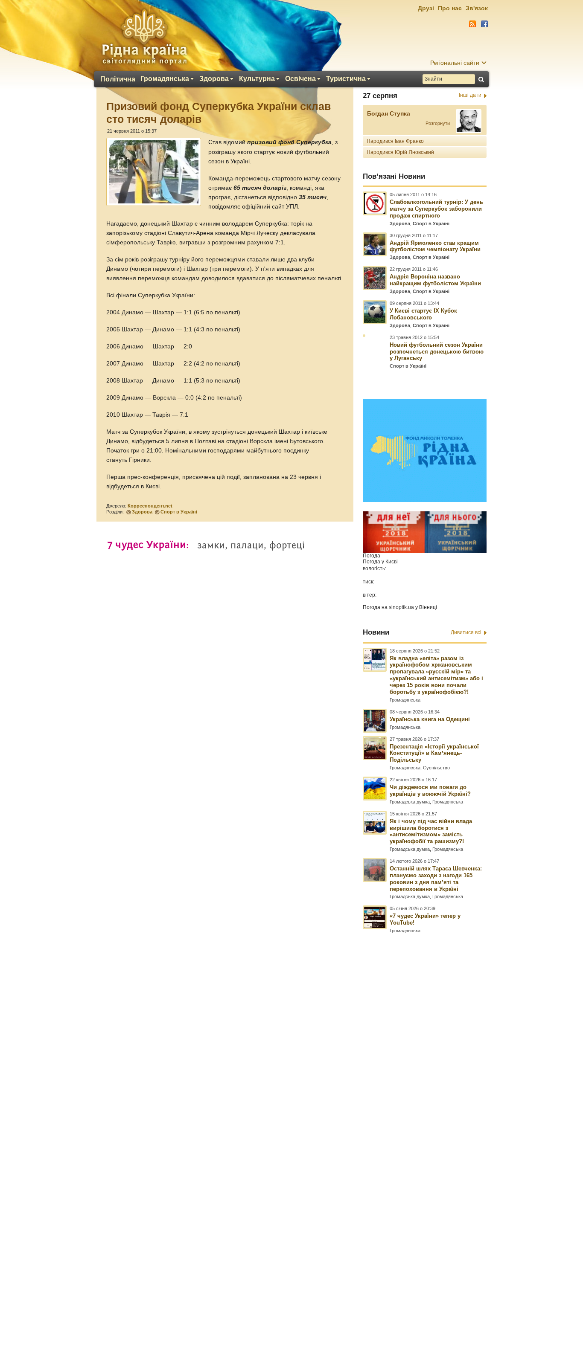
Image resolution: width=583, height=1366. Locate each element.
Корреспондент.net (150, 505)
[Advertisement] (291, 1134)
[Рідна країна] (144, 37)
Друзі (426, 8)
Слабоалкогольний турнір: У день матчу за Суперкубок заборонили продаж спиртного (436, 209)
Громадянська (164, 78)
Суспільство (436, 767)
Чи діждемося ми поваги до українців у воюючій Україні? (430, 790)
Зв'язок (477, 8)
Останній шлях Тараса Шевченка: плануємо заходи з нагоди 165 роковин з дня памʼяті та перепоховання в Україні (436, 878)
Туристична (346, 78)
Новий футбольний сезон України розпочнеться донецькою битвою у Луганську (437, 352)
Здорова (214, 78)
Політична (117, 79)
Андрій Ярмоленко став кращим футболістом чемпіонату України (435, 246)
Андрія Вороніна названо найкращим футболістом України (435, 280)
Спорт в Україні (178, 511)
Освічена (300, 78)
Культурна (257, 78)
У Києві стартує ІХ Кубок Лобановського (423, 314)
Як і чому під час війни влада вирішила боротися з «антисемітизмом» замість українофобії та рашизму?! (431, 831)
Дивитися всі (466, 632)
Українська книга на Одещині (430, 719)
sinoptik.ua (401, 607)
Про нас (450, 8)
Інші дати (470, 95)
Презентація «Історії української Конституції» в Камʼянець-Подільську (434, 753)
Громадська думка (410, 801)
